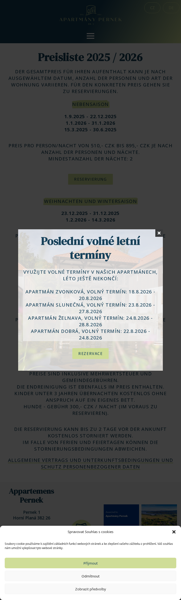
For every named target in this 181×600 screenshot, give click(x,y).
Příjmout (90, 563)
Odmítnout (90, 576)
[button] (174, 532)
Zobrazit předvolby (90, 589)
